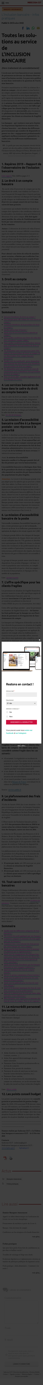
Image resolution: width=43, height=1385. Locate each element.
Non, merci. (22, 746)
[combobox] (21, 703)
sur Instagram (21, 733)
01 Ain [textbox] (9, 703)
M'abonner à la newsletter (21, 722)
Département (10, 700)
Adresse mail (10, 691)
